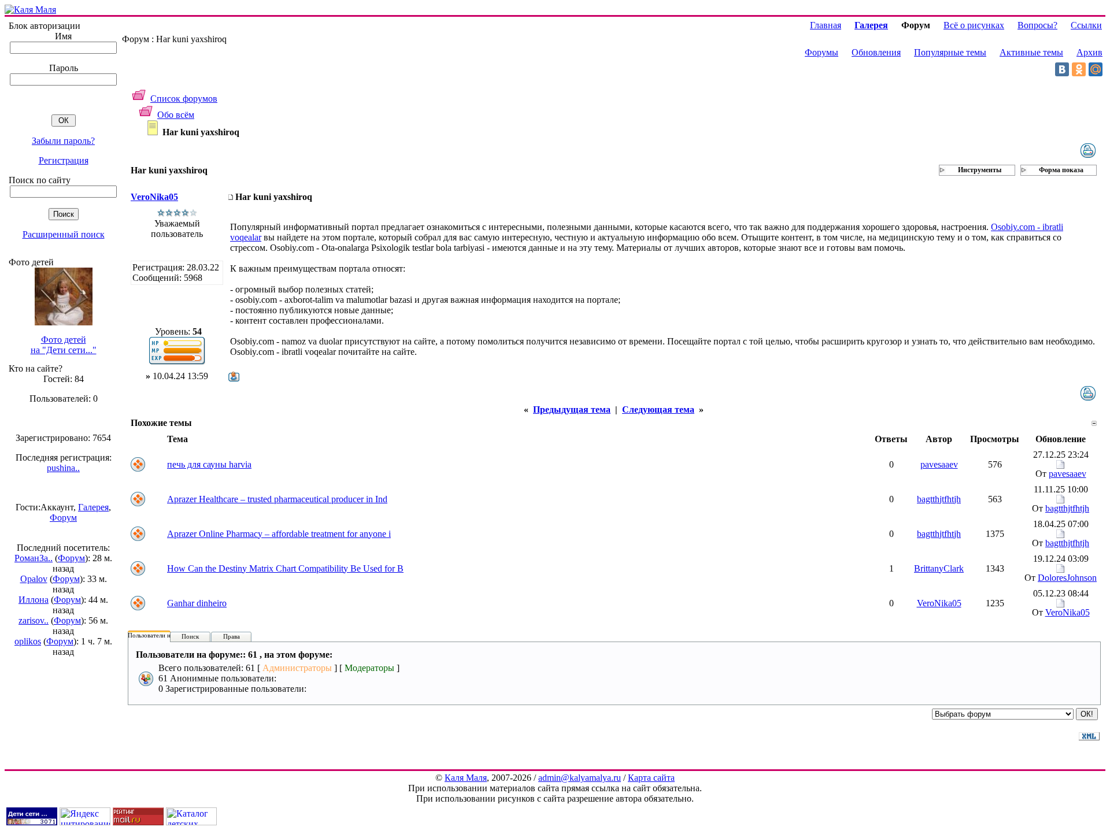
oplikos (27, 641)
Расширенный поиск (64, 234)
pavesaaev (939, 464)
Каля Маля (466, 778)
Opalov (33, 579)
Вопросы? (1037, 25)
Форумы (821, 52)
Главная (825, 25)
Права (231, 636)
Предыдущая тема (571, 409)
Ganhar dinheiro (197, 603)
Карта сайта (651, 778)
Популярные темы (950, 52)
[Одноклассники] (1079, 69)
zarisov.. (33, 620)
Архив (1089, 52)
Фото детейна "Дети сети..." (64, 345)
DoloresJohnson (1067, 578)
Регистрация (63, 160)
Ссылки (1086, 25)
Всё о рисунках (974, 25)
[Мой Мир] (1095, 69)
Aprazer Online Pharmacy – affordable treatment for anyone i (279, 534)
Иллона (33, 600)
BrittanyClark (939, 568)
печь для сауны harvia (209, 464)
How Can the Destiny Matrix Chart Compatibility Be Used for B (285, 568)
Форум (63, 517)
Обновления (876, 52)
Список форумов (183, 98)
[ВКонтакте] (1062, 69)
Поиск (190, 636)
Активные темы (1031, 52)
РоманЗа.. (33, 558)
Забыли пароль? (63, 141)
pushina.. (63, 468)
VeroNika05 (154, 197)
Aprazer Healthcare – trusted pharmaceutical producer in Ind (277, 499)
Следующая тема (658, 409)
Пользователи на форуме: (163, 635)
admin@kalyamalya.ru (579, 778)
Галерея (93, 507)
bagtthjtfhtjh (939, 499)
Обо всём (175, 115)
